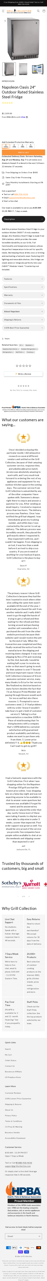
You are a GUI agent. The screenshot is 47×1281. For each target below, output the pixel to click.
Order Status (10, 1060)
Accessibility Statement (15, 1138)
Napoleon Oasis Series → (11, 349)
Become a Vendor (12, 1132)
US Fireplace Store (13, 1077)
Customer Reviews (13, 1093)
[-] (6, 146)
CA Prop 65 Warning (13, 1127)
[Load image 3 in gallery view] (37, 69)
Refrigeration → (8, 352)
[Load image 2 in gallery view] (23, 69)
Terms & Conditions (13, 1121)
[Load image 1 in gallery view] (9, 69)
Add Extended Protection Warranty (18, 142)
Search (8, 1049)
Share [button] (7, 338)
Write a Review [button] (24, 374)
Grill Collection (26, 1256)
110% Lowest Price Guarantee (18, 1098)
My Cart (8, 1055)
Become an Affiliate (13, 1072)
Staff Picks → (20, 352)
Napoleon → (29, 345)
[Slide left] (18, 896)
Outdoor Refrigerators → (29, 349)
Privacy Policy (11, 1115)
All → (21, 345)
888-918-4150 (21, 194)
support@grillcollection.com (22, 198)
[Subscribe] (39, 1236)
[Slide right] (29, 896)
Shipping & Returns (13, 1104)
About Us (9, 1110)
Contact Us (10, 1066)
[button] (3, 11)
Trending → (30, 352)
